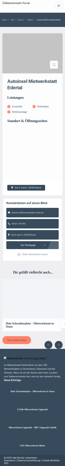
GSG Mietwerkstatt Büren (32, 446)
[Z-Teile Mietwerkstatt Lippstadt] (32, 403)
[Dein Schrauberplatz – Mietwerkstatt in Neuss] (32, 385)
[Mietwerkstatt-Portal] (16, 5)
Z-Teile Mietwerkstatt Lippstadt (32, 409)
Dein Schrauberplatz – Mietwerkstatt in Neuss (33, 391)
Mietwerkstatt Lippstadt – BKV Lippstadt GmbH (32, 428)
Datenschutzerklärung (28, 460)
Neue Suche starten (16, 340)
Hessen (21, 20)
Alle (12, 20)
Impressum (9, 460)
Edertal (30, 20)
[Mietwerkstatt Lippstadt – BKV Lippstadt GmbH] (32, 421)
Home (4, 20)
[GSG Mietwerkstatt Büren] (32, 439)
